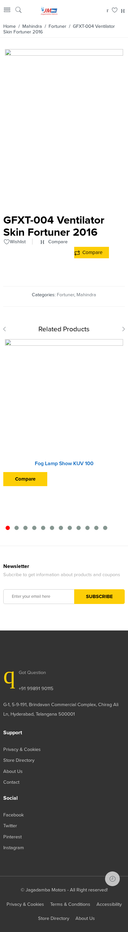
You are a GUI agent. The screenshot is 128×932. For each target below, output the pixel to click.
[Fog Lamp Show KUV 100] (64, 398)
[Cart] (108, 10)
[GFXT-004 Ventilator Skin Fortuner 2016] (64, 202)
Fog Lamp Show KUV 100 (64, 463)
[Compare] (123, 10)
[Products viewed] (112, 878)
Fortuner (57, 26)
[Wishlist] (114, 10)
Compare (92, 252)
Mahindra (32, 26)
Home (9, 26)
